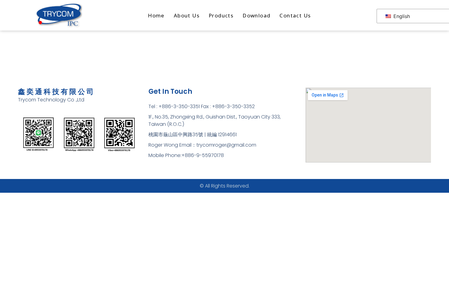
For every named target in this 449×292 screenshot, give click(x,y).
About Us (186, 15)
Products (221, 15)
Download (256, 15)
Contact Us (295, 15)
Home (156, 15)
